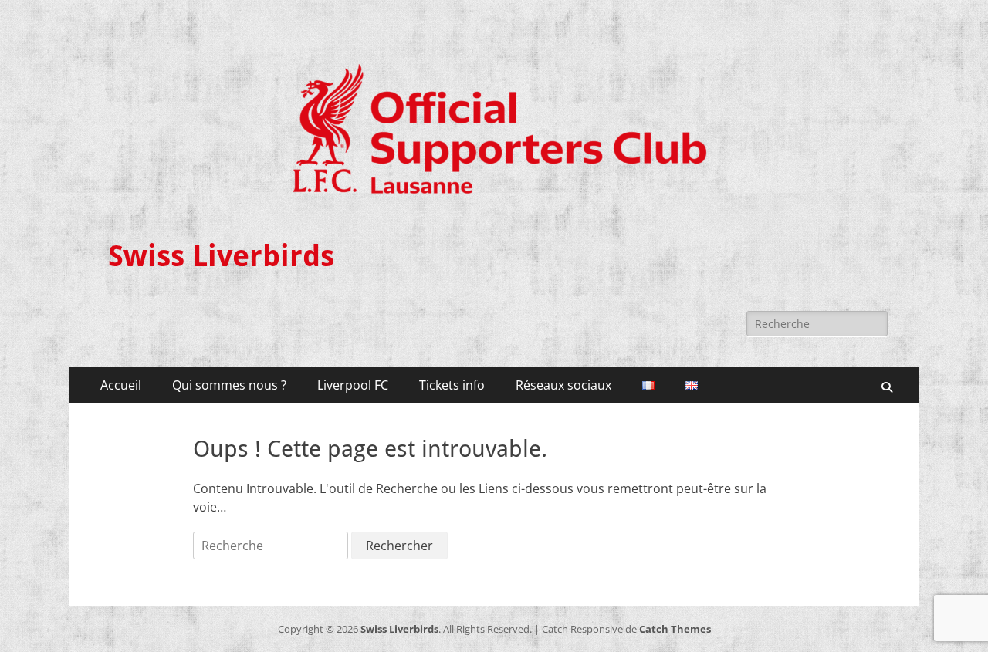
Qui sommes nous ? (229, 385)
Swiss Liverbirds (221, 256)
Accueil (120, 385)
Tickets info (452, 385)
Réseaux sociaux (563, 385)
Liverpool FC (352, 385)
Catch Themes (675, 629)
